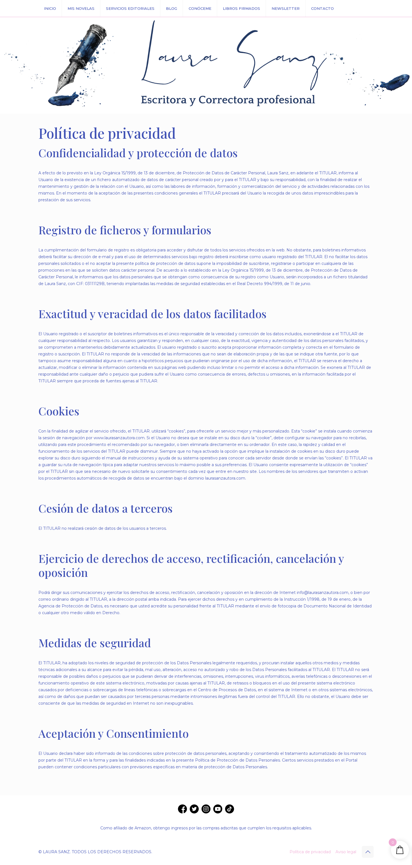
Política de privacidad (310, 851)
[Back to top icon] (368, 852)
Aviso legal (345, 851)
